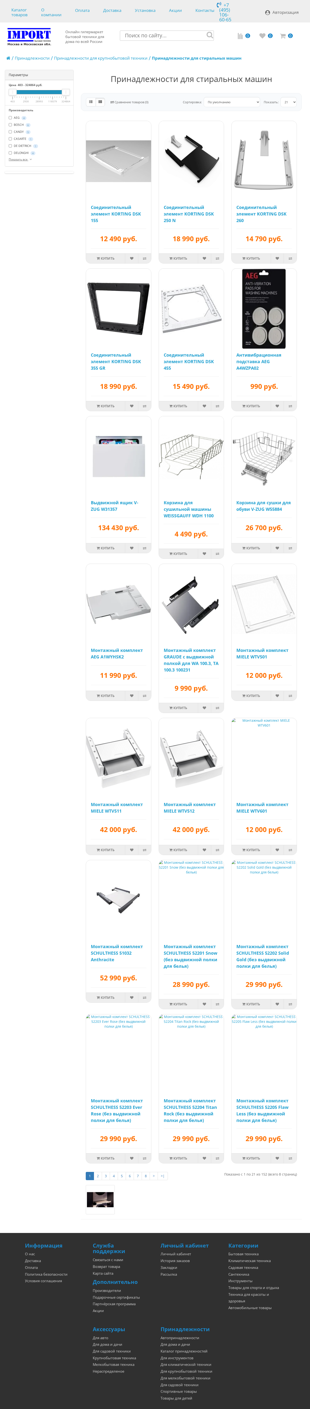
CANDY (21, 132)
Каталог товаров (19, 12)
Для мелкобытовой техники (185, 1378)
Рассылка (169, 1274)
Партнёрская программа (114, 1303)
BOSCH (21, 125)
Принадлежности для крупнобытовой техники (100, 58)
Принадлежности (32, 58)
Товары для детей (176, 1398)
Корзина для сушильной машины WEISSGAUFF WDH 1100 (189, 509)
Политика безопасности (46, 1274)
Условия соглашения (43, 1280)
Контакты (204, 10)
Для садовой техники (112, 1351)
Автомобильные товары (250, 1307)
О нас (30, 1254)
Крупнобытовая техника (114, 1358)
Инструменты (240, 1280)
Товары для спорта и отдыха (253, 1287)
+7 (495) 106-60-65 (225, 12)
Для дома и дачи (107, 1344)
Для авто (100, 1337)
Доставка (112, 10)
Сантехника (238, 1274)
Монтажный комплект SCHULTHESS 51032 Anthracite (117, 953)
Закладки (169, 1267)
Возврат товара (106, 1266)
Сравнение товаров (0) (131, 102)
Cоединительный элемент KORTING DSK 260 (261, 213)
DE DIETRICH (24, 146)
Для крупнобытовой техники (186, 1371)
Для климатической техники (186, 1364)
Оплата (82, 10)
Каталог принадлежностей (184, 1351)
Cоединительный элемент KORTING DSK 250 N (189, 213)
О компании (51, 12)
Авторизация (285, 12)
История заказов (175, 1260)
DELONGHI (23, 153)
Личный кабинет (176, 1254)
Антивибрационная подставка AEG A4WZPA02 (258, 361)
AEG (19, 118)
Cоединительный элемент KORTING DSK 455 (189, 361)
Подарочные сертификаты (116, 1297)
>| (163, 1176)
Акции (175, 10)
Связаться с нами (108, 1259)
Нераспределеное (108, 1371)
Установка (145, 10)
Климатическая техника (249, 1260)
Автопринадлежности (180, 1337)
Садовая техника (243, 1267)
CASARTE (22, 139)
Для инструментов (177, 1358)
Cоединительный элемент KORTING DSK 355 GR (116, 361)
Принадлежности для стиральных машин (196, 58)
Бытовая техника (243, 1254)
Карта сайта (103, 1273)
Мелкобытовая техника (113, 1364)
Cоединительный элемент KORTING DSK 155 (116, 213)
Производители (107, 1290)
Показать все (18, 159)
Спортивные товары (179, 1391)
